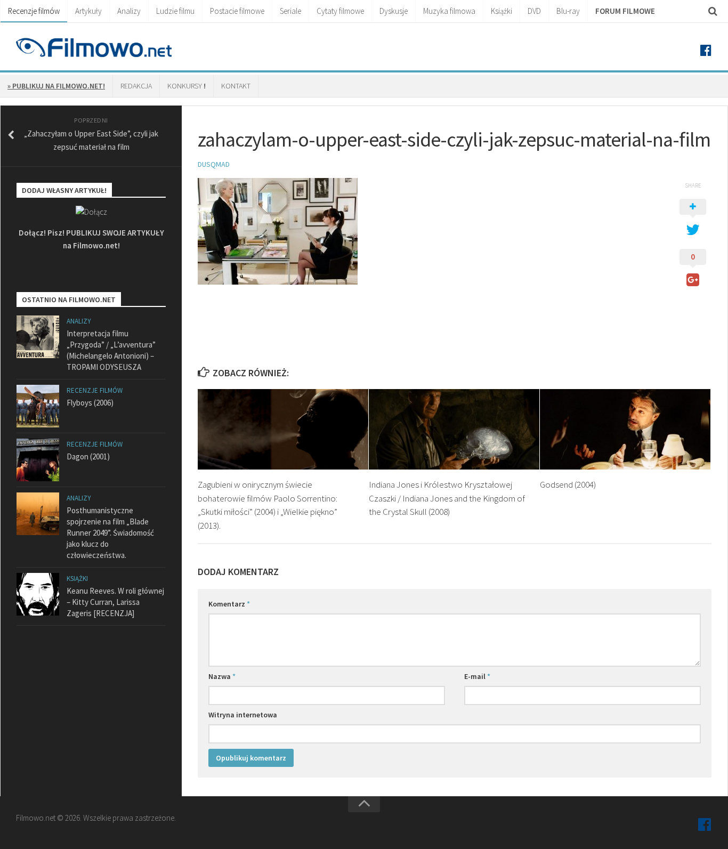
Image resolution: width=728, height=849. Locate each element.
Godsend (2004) (568, 484)
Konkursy (186, 86)
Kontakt (235, 86)
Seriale (290, 11)
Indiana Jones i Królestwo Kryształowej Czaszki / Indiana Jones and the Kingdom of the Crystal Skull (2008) (447, 498)
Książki (501, 11)
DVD (534, 11)
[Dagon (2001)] (38, 460)
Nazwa (222, 676)
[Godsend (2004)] (625, 429)
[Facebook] (705, 50)
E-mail (477, 676)
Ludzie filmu (175, 11)
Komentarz (229, 604)
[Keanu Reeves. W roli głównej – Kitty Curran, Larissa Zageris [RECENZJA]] (38, 594)
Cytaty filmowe (340, 11)
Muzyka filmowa (449, 11)
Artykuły (88, 11)
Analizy (129, 11)
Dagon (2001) (88, 456)
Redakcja (136, 86)
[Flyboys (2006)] (38, 406)
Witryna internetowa (242, 714)
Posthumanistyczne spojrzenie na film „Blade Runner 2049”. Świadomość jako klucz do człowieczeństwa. (110, 532)
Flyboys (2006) (90, 403)
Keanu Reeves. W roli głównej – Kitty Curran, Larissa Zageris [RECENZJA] (115, 602)
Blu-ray (568, 11)
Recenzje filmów (34, 11)
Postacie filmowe (237, 11)
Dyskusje (393, 11)
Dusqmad (214, 164)
